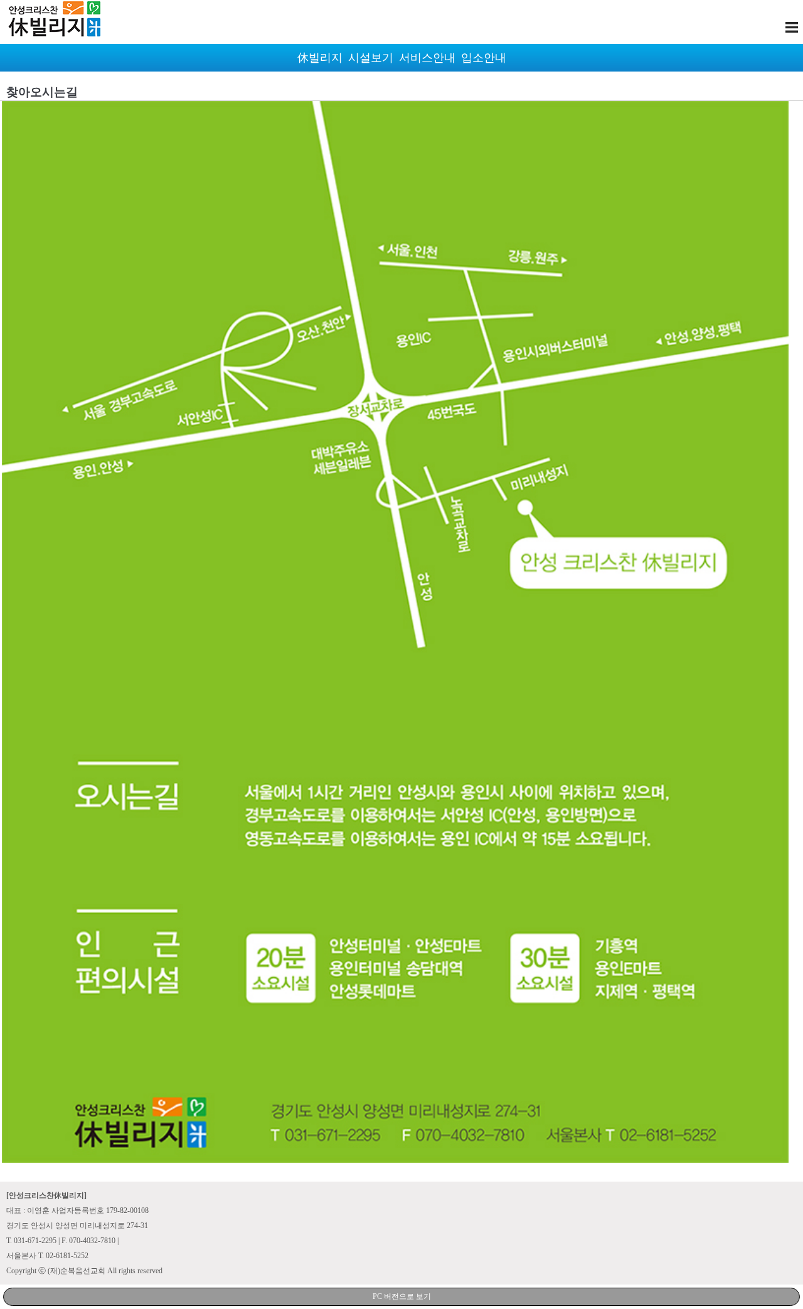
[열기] (791, 27)
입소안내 (483, 57)
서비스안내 (427, 57)
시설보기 (370, 57)
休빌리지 (320, 57)
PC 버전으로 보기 (402, 1296)
